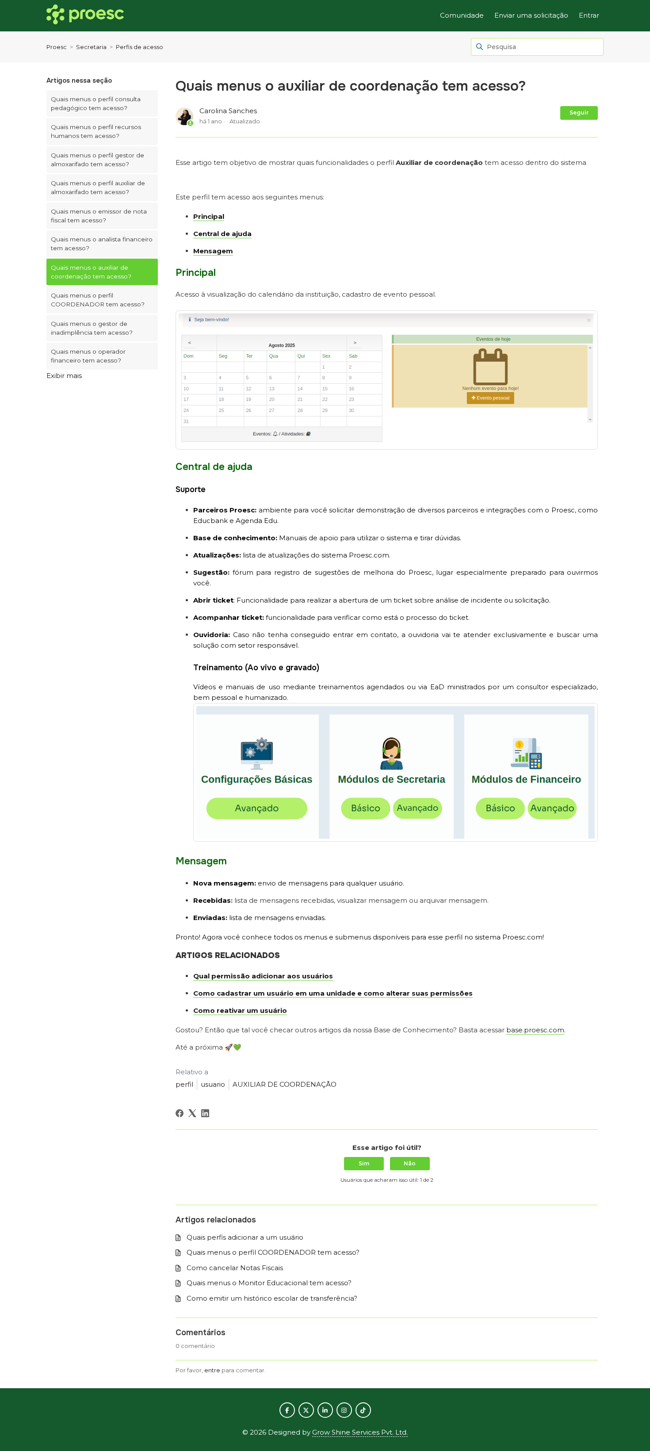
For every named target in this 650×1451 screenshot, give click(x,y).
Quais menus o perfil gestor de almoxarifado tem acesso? (97, 160)
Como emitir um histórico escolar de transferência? (272, 1298)
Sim (364, 1163)
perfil (184, 1084)
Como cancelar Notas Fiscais (235, 1268)
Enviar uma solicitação (531, 15)
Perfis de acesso (139, 46)
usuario (213, 1084)
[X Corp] (192, 1113)
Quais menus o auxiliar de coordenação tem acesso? (91, 272)
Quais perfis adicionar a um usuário (245, 1237)
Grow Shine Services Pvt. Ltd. (360, 1432)
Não (410, 1163)
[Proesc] (85, 15)
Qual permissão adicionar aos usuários (263, 976)
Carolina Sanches (228, 111)
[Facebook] (180, 1113)
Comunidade (462, 15)
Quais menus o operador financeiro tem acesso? (88, 356)
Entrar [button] (589, 15)
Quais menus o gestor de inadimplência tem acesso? (92, 328)
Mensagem (213, 251)
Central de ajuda (222, 233)
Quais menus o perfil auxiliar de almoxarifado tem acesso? (98, 187)
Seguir (579, 112)
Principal (208, 216)
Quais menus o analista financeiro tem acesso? (102, 244)
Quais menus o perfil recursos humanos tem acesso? (96, 131)
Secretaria (91, 46)
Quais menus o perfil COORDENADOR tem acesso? (98, 300)
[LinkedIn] (205, 1113)
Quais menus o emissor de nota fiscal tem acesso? (99, 216)
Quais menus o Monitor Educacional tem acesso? (269, 1283)
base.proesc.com (535, 1030)
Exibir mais (64, 375)
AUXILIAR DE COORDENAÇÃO (284, 1084)
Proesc (56, 46)
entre (212, 1370)
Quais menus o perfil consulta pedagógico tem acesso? (96, 103)
